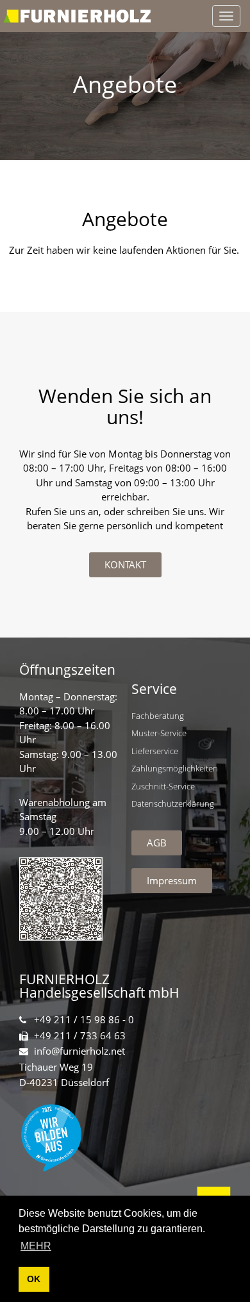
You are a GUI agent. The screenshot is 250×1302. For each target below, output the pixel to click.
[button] (125, 564)
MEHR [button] (36, 1245)
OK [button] (33, 1279)
